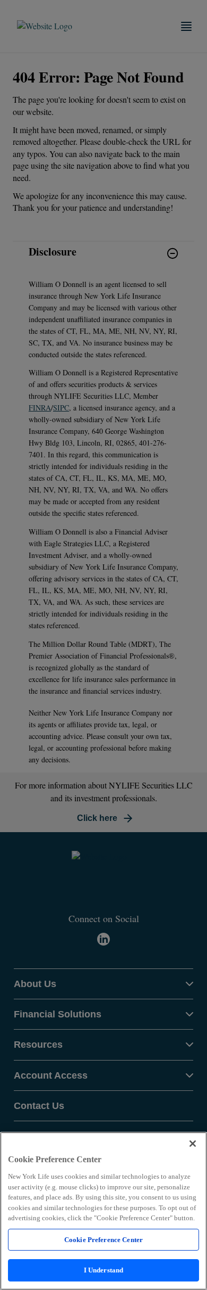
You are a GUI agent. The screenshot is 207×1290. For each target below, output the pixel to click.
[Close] (192, 1143)
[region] (103, 1211)
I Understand (104, 1270)
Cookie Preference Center (103, 1240)
